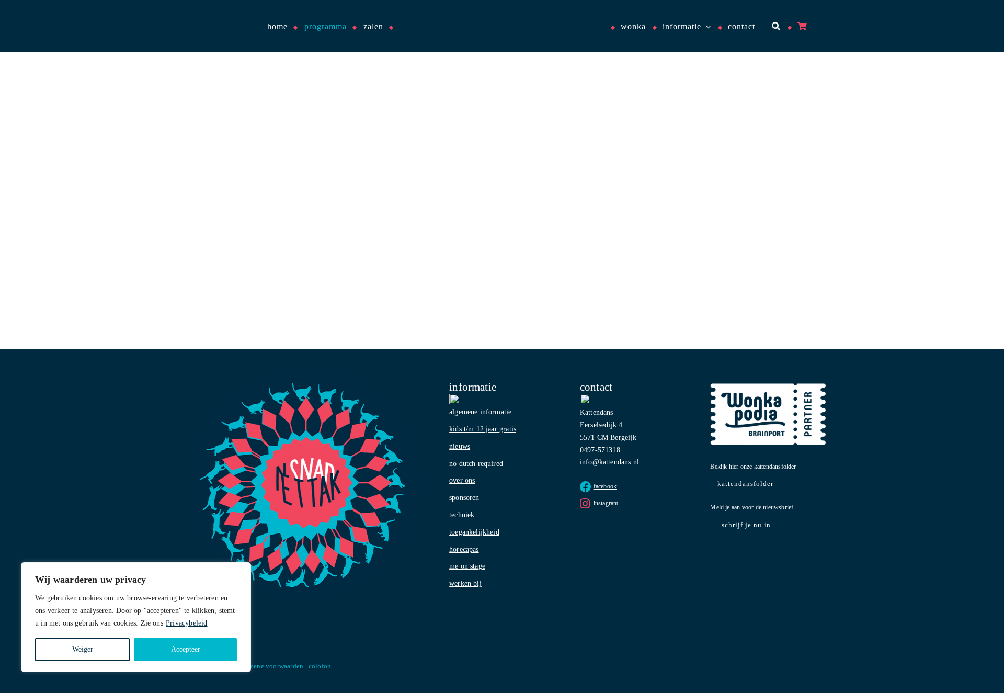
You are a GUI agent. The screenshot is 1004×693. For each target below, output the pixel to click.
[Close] (240, 571)
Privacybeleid (187, 623)
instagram (606, 503)
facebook (605, 486)
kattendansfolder (745, 483)
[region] (136, 617)
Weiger (82, 649)
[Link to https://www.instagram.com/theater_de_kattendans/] (585, 503)
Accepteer (185, 649)
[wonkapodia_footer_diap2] (768, 386)
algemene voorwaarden (269, 666)
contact (596, 387)
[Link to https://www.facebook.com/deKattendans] (585, 487)
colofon (320, 666)
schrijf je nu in (746, 525)
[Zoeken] (775, 26)
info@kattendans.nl (609, 462)
